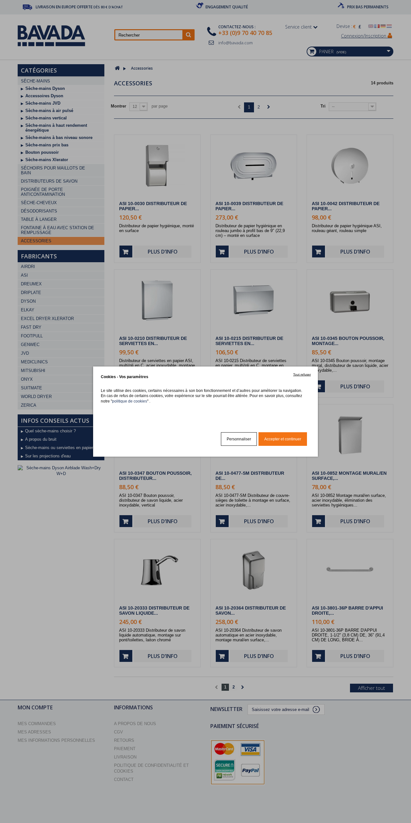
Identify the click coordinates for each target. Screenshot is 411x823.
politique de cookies (129, 401)
